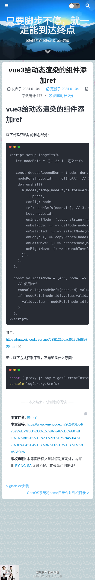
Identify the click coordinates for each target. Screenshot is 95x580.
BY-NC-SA (23, 466)
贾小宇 (32, 417)
